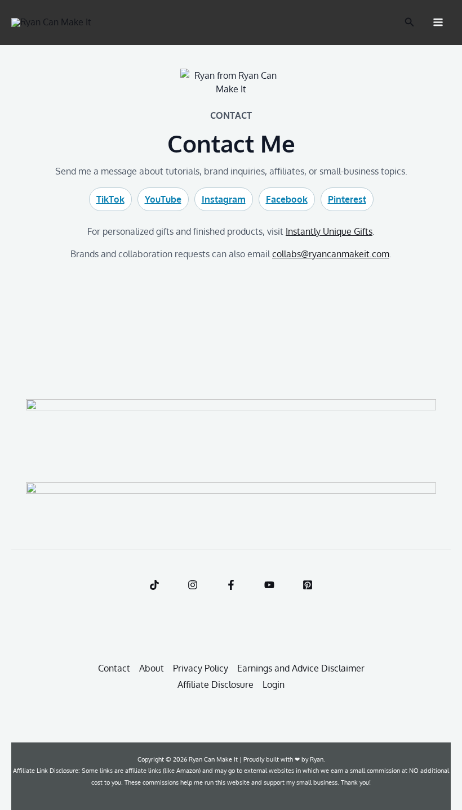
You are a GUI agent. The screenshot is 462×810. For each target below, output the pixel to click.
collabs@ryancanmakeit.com (330, 253)
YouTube (163, 199)
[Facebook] (231, 585)
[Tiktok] (154, 585)
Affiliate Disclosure (215, 684)
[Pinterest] (308, 585)
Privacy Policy (200, 668)
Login (274, 684)
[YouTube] (269, 585)
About (151, 668)
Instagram (224, 199)
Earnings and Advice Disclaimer (301, 668)
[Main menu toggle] (438, 22)
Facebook (287, 199)
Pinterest (347, 199)
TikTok (110, 199)
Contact (114, 668)
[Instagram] (193, 585)
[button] (410, 22)
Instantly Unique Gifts (329, 231)
